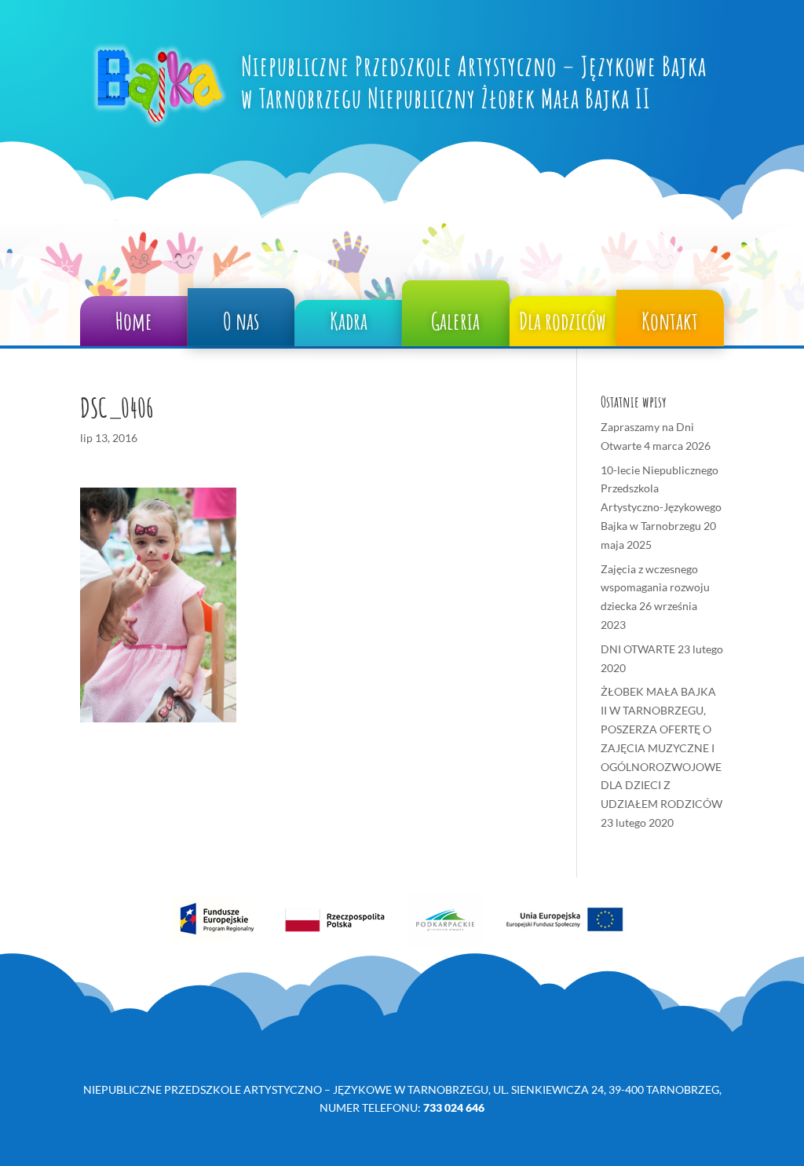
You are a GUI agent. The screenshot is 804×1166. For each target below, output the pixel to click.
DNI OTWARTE (638, 649)
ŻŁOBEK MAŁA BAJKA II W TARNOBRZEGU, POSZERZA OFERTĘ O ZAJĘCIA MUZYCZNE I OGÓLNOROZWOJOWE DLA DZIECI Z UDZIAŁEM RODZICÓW (661, 747)
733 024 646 (453, 1107)
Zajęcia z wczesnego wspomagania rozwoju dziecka (655, 587)
